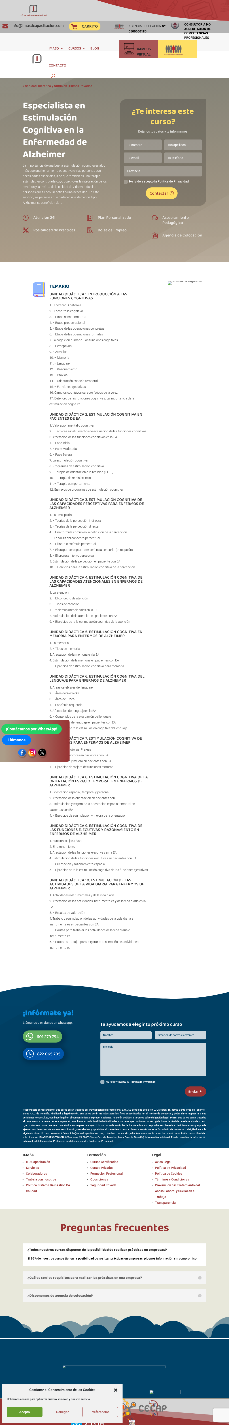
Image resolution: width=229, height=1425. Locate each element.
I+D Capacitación (38, 1162)
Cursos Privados (80, 86)
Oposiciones (99, 1179)
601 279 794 (48, 1036)
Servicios (32, 1168)
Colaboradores (36, 1173)
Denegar (62, 1412)
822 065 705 (49, 1053)
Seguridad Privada (103, 1185)
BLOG (94, 48)
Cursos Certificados (104, 1162)
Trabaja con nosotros (41, 1179)
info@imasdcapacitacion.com (37, 25)
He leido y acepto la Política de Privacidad (159, 181)
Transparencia (165, 1202)
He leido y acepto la (130, 1082)
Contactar (159, 193)
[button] (115, 1390)
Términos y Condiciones (172, 1179)
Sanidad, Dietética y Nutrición (46, 86)
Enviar (193, 1091)
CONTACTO (57, 65)
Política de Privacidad (142, 1082)
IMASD (54, 48)
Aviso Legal (163, 1162)
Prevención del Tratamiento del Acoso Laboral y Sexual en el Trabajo (177, 1191)
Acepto (24, 1412)
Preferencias (100, 1412)
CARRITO (90, 26)
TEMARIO (59, 286)
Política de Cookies (168, 1173)
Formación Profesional (106, 1173)
